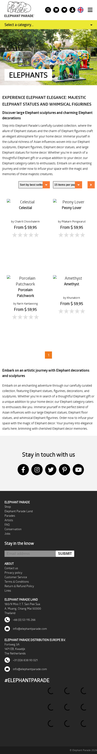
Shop (8, 507)
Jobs (7, 534)
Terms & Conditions (17, 582)
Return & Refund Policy (19, 586)
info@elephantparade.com (29, 629)
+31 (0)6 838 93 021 (25, 660)
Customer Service (16, 577)
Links (8, 590)
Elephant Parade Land (19, 511)
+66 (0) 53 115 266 (23, 620)
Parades (10, 516)
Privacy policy (13, 573)
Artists (9, 520)
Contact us (11, 568)
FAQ (7, 525)
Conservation (13, 529)
